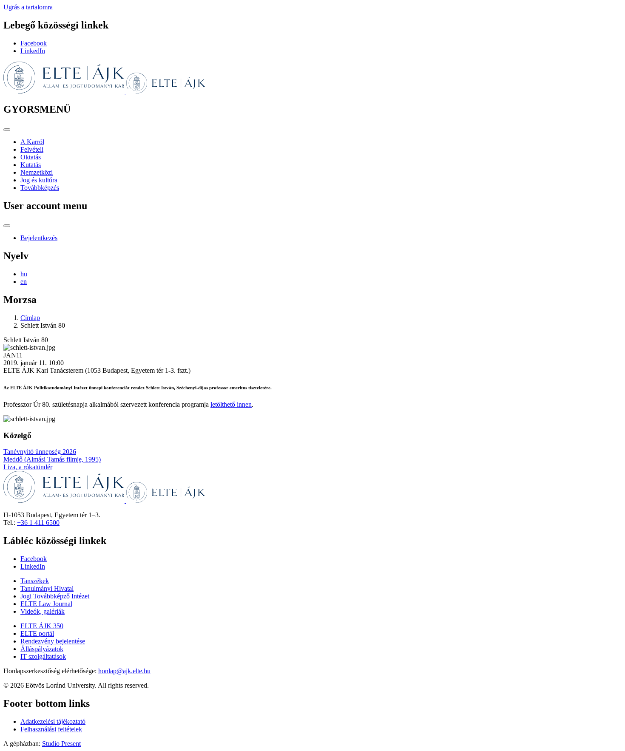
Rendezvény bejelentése (52, 641)
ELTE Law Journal (46, 603)
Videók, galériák (42, 611)
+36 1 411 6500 (38, 522)
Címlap (30, 317)
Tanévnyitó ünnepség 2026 (39, 451)
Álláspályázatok (41, 648)
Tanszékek (34, 580)
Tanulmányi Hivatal (47, 588)
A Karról (32, 141)
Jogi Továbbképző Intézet (54, 596)
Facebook (33, 43)
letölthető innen (231, 404)
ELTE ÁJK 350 (41, 625)
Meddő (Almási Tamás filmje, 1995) (52, 459)
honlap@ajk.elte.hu (124, 670)
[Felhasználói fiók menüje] (6, 225)
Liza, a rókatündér (27, 466)
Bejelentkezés (38, 237)
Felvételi (31, 149)
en (23, 281)
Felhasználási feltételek (51, 729)
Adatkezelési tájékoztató (52, 721)
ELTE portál (37, 633)
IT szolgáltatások (43, 656)
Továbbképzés (39, 187)
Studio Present (61, 743)
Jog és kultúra (38, 180)
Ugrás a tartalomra (28, 7)
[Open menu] (6, 129)
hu (23, 274)
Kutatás (30, 164)
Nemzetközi (36, 172)
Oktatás (30, 157)
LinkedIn (32, 50)
